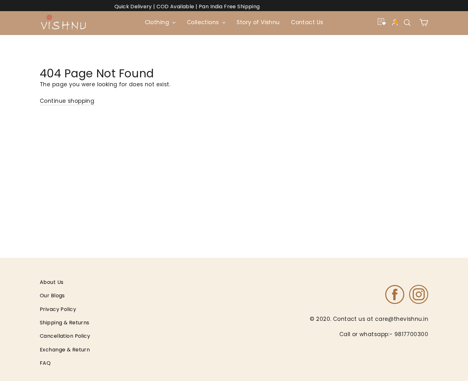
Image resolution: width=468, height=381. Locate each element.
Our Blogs (52, 295)
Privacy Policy (58, 309)
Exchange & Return (65, 349)
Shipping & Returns (64, 322)
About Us (51, 282)
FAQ (45, 363)
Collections (204, 22)
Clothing (158, 22)
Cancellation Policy (65, 336)
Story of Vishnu (258, 22)
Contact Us (307, 22)
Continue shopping (67, 101)
